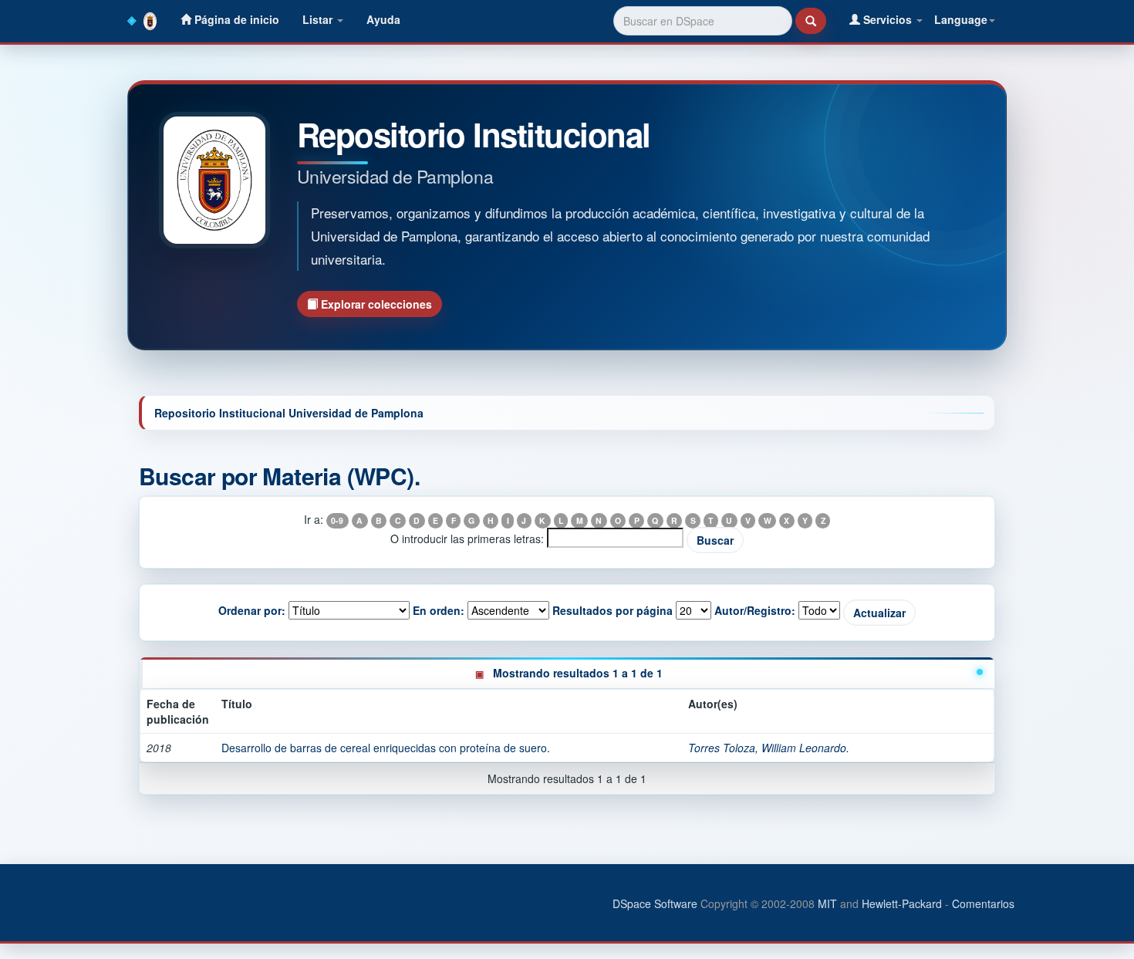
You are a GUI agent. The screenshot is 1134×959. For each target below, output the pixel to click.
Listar (319, 19)
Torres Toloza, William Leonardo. (768, 747)
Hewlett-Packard (902, 903)
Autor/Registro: (754, 610)
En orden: (438, 610)
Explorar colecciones (375, 304)
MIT (827, 903)
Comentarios (983, 903)
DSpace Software (655, 903)
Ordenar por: (251, 610)
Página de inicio (235, 19)
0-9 (337, 520)
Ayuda (383, 19)
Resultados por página (612, 610)
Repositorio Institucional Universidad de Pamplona (289, 412)
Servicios (887, 19)
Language (960, 19)
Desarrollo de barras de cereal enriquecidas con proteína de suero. (385, 747)
